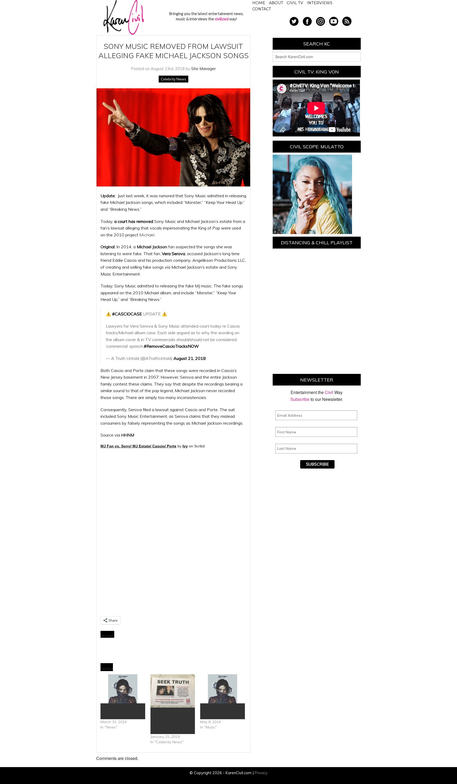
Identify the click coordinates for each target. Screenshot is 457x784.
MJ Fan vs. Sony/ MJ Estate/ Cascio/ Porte (138, 446)
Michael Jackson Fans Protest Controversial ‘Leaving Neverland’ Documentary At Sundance (169, 721)
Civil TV (295, 3)
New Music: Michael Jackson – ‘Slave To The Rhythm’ (220, 711)
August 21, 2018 (189, 358)
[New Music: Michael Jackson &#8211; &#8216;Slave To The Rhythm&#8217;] (222, 688)
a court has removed (133, 221)
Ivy (185, 446)
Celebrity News (173, 79)
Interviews (319, 3)
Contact (261, 9)
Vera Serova (173, 253)
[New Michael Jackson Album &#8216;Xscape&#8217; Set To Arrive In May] (122, 688)
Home (258, 3)
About (276, 3)
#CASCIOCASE (127, 314)
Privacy (261, 773)
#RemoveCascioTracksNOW (171, 346)
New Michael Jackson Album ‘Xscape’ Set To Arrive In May (120, 711)
